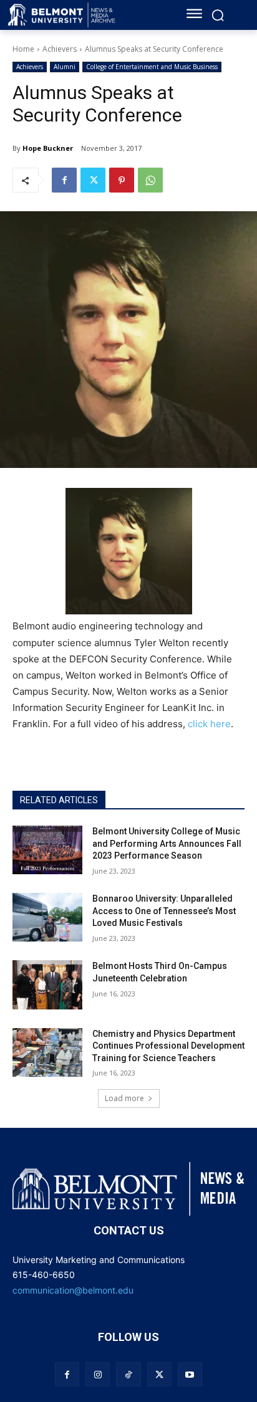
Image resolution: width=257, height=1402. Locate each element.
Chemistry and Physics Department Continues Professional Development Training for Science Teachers (168, 1046)
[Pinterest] (121, 180)
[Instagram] (97, 1374)
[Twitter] (92, 180)
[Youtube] (190, 1374)
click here (209, 724)
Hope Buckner (47, 148)
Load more (124, 1098)
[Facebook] (64, 180)
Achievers (59, 49)
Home (23, 49)
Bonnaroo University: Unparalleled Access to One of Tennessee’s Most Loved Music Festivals (164, 911)
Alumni (64, 66)
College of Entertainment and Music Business (152, 66)
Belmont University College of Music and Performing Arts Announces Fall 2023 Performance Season (166, 843)
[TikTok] (128, 1374)
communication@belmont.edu (72, 1290)
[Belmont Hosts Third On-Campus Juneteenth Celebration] (47, 984)
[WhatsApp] (150, 180)
